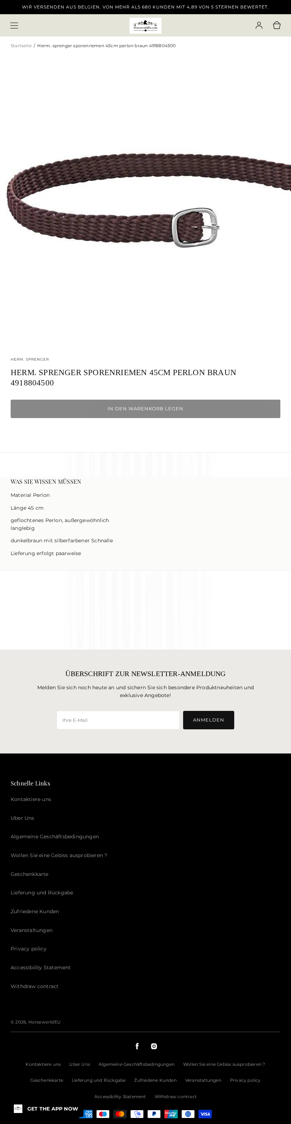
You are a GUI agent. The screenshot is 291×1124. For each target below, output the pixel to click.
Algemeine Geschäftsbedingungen (137, 1064)
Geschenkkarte (46, 1080)
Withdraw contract (176, 1096)
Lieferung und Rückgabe (99, 1080)
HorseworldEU (44, 1022)
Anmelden (208, 720)
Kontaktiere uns (43, 1064)
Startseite (22, 45)
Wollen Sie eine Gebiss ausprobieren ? (224, 1064)
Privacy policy (245, 1080)
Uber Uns (79, 1064)
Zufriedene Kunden (155, 1080)
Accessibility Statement (120, 1096)
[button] (14, 25)
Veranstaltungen (203, 1080)
